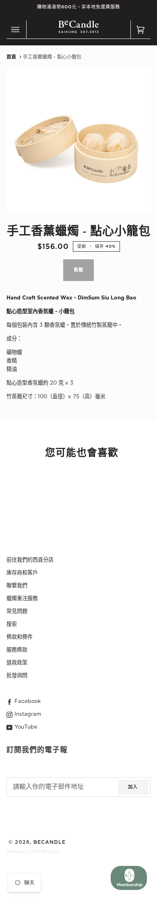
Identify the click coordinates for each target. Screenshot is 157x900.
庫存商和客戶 (22, 573)
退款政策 (16, 663)
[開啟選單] (16, 29)
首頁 (11, 57)
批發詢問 (16, 675)
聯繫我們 (16, 585)
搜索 (11, 624)
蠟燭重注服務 (22, 598)
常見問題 (16, 611)
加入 (133, 787)
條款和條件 (19, 637)
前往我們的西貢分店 (30, 560)
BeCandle (49, 842)
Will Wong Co (45, 852)
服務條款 (16, 650)
